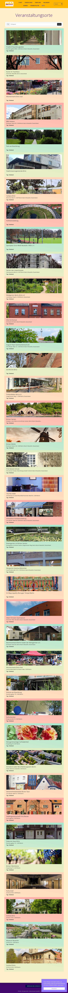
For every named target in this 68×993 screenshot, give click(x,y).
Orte (43, 5)
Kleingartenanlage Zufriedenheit (17, 742)
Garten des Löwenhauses (14, 270)
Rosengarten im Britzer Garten (16, 543)
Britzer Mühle (11, 444)
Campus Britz (10, 196)
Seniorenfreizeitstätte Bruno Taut (18, 792)
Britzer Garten (11, 419)
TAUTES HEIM (11, 494)
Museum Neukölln (12, 940)
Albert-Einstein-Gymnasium (15, 618)
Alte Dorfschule (11, 320)
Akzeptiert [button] (54, 988)
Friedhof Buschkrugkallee (15, 47)
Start (20, 2)
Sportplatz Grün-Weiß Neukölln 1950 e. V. (20, 245)
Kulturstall (9, 891)
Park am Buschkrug (13, 146)
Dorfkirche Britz (11, 370)
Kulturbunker (11, 717)
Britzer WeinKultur (12, 866)
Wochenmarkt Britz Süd (14, 96)
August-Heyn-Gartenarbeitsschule (17, 345)
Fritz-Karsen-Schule (12, 469)
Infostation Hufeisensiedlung (16, 519)
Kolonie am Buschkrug (14, 692)
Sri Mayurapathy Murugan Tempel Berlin (20, 593)
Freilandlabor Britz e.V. (14, 394)
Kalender (46, 2)
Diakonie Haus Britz (13, 841)
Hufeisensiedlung (12, 221)
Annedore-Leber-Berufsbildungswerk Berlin (21, 767)
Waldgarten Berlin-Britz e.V (15, 295)
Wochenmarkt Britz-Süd (14, 667)
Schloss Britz (10, 916)
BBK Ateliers (10, 121)
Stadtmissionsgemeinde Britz (16, 171)
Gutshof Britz (10, 965)
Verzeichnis (28, 2)
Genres (25, 5)
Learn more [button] (60, 985)
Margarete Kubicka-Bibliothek (16, 568)
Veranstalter (34, 5)
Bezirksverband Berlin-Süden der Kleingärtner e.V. (23, 643)
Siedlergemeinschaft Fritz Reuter (17, 816)
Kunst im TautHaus (12, 72)
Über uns (38, 2)
